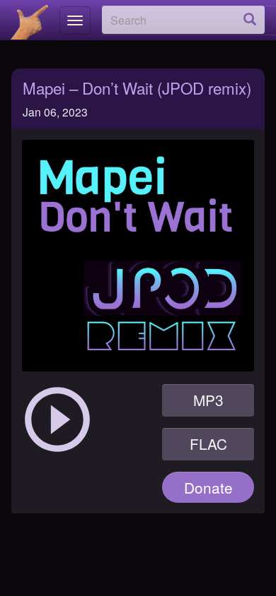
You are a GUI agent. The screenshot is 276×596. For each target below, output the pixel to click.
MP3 (208, 399)
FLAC (208, 443)
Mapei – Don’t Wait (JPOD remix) (137, 87)
